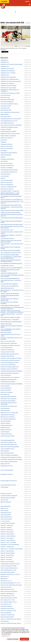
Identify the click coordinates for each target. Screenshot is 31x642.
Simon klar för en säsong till (7, 148)
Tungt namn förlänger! (5, 423)
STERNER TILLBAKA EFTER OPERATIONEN (10, 293)
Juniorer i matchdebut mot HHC (7, 448)
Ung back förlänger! (5, 431)
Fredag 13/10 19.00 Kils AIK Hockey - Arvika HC (11, 623)
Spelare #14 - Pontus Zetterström (8, 540)
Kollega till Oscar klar (5, 427)
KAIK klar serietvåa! (5, 450)
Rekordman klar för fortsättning (7, 416)
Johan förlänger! (4, 161)
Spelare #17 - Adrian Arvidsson (7, 534)
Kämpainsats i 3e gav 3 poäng (7, 608)
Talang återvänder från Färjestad (8, 414)
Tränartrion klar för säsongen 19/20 (8, 442)
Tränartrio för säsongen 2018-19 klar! (9, 565)
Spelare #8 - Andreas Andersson (8, 553)
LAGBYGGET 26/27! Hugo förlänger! (8, 87)
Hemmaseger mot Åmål (6, 512)
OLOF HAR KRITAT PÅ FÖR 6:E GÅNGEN (9, 284)
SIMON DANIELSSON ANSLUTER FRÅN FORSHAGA (12, 224)
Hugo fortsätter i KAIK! (5, 116)
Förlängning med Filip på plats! (7, 159)
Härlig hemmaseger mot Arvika (7, 589)
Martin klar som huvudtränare (7, 189)
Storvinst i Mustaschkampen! (7, 470)
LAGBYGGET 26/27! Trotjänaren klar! (8, 77)
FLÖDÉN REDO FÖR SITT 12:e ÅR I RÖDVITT (10, 319)
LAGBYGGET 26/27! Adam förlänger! (8, 85)
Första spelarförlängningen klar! (7, 440)
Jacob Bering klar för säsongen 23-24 (9, 171)
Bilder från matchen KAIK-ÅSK (12, 23)
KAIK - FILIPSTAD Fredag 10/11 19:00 (8, 602)
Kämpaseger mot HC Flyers (6, 465)
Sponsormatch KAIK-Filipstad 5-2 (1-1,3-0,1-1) (10, 582)
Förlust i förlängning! (5, 385)
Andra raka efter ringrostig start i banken (9, 362)
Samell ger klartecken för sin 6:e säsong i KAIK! (11, 118)
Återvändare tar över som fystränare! (8, 398)
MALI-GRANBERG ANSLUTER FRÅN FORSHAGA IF (11, 263)
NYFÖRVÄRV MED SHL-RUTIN (7, 265)
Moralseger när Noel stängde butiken (9, 379)
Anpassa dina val (6, 636)
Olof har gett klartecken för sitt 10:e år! (9, 120)
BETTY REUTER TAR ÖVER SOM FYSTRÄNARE (10, 250)
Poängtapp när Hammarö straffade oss (9, 368)
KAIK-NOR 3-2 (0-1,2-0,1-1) (6, 580)
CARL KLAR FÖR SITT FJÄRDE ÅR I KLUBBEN (10, 317)
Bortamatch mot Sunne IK (6, 493)
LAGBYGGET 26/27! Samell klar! (7, 83)
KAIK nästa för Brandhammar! (7, 101)
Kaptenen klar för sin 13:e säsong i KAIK (9, 412)
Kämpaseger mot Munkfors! (7, 474)
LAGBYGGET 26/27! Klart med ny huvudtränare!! (11, 81)
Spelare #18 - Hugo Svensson (7, 531)
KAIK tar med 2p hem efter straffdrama (9, 591)
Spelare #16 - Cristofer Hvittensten (8, 536)
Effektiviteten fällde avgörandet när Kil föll (10, 354)
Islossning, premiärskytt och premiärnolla (10, 373)
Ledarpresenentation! (5, 408)
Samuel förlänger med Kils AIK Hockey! (9, 169)
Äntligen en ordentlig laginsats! (7, 593)
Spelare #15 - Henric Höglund (7, 538)
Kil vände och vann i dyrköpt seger (8, 364)
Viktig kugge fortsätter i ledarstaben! (8, 396)
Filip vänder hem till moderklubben (8, 400)
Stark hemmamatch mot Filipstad (8, 497)
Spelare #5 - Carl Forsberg (6, 559)
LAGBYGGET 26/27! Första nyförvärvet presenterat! (11, 64)
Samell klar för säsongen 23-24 (7, 165)
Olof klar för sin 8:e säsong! (7, 163)
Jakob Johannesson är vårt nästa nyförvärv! (10, 112)
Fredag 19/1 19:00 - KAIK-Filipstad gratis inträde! (11, 585)
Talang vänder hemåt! (5, 410)
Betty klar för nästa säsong (6, 182)
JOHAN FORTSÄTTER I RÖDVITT (7, 238)
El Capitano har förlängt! (6, 129)
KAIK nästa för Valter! (5, 97)
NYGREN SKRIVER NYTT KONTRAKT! (8, 131)
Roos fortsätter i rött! (5, 394)
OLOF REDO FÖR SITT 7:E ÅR (7, 230)
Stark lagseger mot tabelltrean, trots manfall (10, 345)
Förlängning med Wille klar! (6, 144)
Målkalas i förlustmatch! (6, 502)
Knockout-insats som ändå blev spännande (10, 360)
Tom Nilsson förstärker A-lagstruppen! (9, 495)
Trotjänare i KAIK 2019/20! (6, 433)
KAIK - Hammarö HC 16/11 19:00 (8, 599)
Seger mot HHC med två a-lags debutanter (10, 446)
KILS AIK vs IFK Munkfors (6, 388)
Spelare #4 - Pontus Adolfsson (7, 561)
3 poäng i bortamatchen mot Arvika (8, 485)
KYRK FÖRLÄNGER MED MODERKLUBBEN (10, 254)
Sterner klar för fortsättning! (7, 392)
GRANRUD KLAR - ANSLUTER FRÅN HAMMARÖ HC (12, 267)
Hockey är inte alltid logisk (6, 347)
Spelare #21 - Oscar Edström (7, 525)
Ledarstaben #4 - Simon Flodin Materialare (10, 544)
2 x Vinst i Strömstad (5, 521)
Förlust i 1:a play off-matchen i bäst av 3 (9, 568)
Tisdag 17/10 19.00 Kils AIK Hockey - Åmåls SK (11, 619)
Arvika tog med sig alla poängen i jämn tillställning (11, 383)
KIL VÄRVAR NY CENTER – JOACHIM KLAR (10, 191)
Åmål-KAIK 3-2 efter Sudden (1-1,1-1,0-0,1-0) (10, 574)
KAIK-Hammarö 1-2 (5, 576)
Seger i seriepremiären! (6, 506)
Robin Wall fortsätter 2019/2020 (7, 436)
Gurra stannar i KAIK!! (5, 108)
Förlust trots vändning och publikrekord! (9, 455)
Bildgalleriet (3, 49)
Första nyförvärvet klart (6, 174)
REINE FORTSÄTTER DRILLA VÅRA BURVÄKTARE (11, 321)
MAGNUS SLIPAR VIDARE (6, 323)
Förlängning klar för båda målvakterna (9, 152)
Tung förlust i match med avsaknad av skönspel (11, 358)
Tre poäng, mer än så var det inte (8, 351)
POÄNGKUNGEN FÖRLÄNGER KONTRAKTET (10, 305)
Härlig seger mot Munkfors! (6, 606)
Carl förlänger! (4, 150)
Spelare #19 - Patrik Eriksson (7, 529)
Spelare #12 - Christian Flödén (7, 546)
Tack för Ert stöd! (4, 499)
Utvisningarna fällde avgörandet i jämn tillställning (11, 371)
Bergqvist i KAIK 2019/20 (6, 429)
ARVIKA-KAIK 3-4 (4, 578)
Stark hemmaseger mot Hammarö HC (9, 480)
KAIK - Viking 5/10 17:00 (6, 604)
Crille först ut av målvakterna (7, 167)
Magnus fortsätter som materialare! (8, 135)
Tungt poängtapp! (4, 487)
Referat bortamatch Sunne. (6, 516)
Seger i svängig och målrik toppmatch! (9, 461)
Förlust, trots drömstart (6, 375)
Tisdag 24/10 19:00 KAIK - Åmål (7, 614)
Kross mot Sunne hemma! (6, 519)
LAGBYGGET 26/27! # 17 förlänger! (8, 72)
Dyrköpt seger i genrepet (6, 332)
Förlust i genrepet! (4, 510)
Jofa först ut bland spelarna (7, 180)
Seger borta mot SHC (5, 463)
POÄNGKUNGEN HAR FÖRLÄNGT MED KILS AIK (11, 205)
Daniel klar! (3, 178)
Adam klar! (3, 157)
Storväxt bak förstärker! (6, 421)
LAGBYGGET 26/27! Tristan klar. (7, 68)
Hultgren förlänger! (5, 114)
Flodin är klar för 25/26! (6, 106)
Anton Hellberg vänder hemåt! (7, 123)
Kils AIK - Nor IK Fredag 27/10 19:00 (8, 610)
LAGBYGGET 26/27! (5, 62)
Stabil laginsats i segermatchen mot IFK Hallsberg (11, 459)
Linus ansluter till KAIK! (5, 95)
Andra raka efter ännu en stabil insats (9, 343)
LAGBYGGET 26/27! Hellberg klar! (8, 70)
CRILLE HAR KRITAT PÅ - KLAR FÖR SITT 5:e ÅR (11, 252)
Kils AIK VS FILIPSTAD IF (6, 390)
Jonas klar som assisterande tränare (8, 186)
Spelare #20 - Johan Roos (6, 527)
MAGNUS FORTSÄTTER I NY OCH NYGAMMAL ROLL (12, 199)
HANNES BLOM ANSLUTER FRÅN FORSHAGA (10, 212)
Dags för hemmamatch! (6, 514)
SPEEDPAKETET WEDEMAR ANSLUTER (9, 273)
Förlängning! (3, 142)
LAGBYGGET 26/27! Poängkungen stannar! (10, 79)
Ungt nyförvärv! (4, 140)
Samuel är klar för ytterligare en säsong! (9, 103)
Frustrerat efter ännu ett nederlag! (8, 381)
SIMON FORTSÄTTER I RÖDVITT (7, 288)
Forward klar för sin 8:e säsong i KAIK (9, 406)
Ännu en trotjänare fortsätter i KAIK (8, 419)
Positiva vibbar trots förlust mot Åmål (9, 597)
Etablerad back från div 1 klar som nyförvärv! (10, 133)
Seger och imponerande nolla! (7, 453)
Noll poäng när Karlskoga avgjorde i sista (10, 366)
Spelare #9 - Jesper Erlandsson (7, 551)
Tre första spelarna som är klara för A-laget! (10, 563)
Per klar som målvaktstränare (7, 184)
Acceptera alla (24, 639)
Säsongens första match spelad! (8, 523)
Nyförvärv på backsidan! (6, 154)
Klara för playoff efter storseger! (8, 572)
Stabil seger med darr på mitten (7, 356)
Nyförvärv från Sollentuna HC (7, 137)
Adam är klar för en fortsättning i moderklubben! (11, 125)
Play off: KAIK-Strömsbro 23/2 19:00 (8, 570)
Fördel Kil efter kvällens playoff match (9, 444)
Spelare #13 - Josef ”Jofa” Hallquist (8, 542)
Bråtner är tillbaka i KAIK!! (6, 110)
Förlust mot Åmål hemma (6, 612)
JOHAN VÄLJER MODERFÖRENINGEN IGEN (10, 278)
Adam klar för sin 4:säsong (6, 146)
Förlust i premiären (5, 621)
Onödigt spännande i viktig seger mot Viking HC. (11, 457)
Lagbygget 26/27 (4, 60)
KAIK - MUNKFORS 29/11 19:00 (7, 595)
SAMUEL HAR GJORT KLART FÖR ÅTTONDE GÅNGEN (12, 210)
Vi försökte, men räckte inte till (7, 349)
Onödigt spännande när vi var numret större (10, 377)
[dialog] (15, 633)
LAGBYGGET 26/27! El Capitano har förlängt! (10, 93)
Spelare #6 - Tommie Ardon (6, 557)
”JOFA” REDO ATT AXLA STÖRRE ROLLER (9, 286)
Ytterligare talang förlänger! (6, 425)
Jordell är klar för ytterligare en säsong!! (9, 127)
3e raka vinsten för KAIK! (6, 587)
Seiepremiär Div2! (4, 508)
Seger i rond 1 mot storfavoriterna (8, 341)
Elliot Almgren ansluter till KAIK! (7, 99)
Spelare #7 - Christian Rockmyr (7, 555)
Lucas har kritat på (5, 176)
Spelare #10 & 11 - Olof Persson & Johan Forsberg (11, 548)
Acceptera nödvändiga (12, 639)
